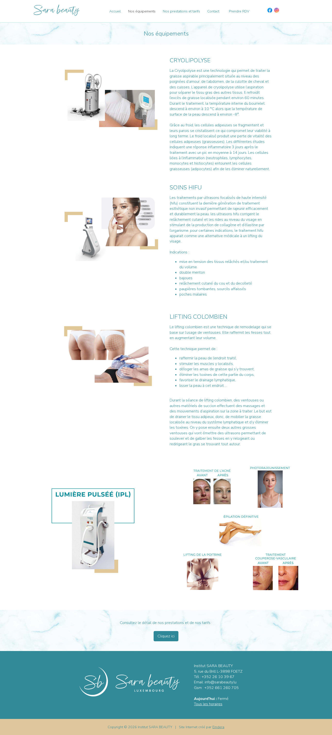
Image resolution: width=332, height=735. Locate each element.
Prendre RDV (239, 11)
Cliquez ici (166, 636)
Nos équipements (142, 11)
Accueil (115, 11)
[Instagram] (277, 10)
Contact (213, 11)
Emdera (218, 727)
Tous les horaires (208, 704)
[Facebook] (270, 10)
